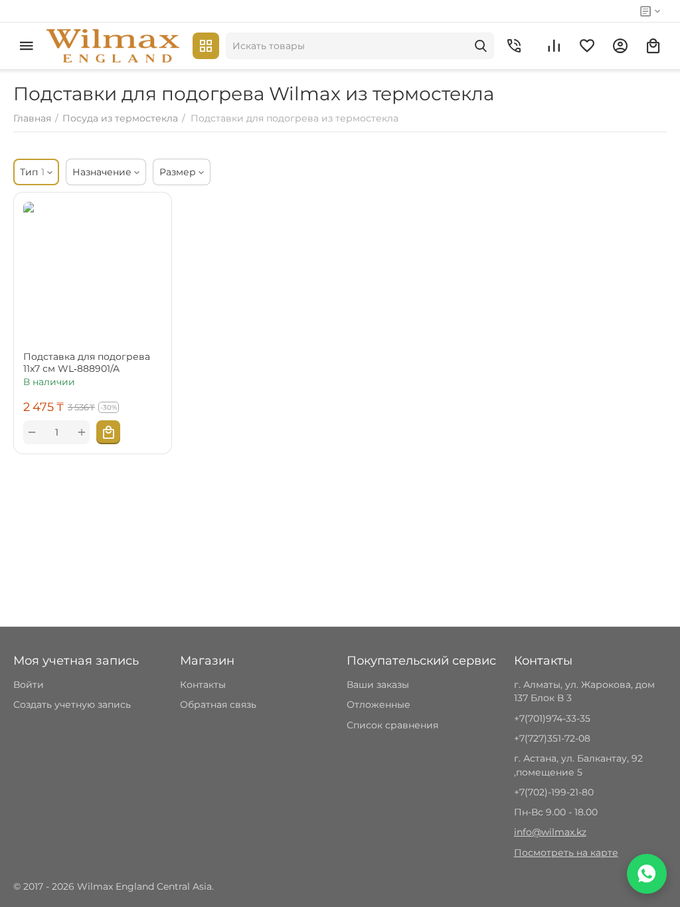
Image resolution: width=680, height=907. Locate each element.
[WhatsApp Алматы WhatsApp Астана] (647, 874)
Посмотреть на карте (566, 853)
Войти (28, 685)
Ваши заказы (378, 685)
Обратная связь (218, 704)
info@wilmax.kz (550, 832)
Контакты (203, 685)
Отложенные (378, 704)
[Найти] (481, 46)
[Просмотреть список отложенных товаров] (587, 46)
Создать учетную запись (72, 704)
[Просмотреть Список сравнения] (554, 46)
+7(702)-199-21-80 (554, 792)
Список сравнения (392, 725)
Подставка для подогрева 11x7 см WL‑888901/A (86, 362)
